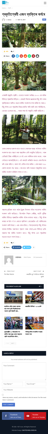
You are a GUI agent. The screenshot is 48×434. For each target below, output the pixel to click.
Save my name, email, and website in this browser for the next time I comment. (24, 399)
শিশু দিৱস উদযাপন (9, 274)
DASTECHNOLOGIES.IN (29, 430)
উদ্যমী (44, 19)
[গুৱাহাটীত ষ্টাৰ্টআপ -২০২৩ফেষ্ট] (34, 297)
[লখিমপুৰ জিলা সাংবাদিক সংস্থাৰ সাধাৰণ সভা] (34, 323)
